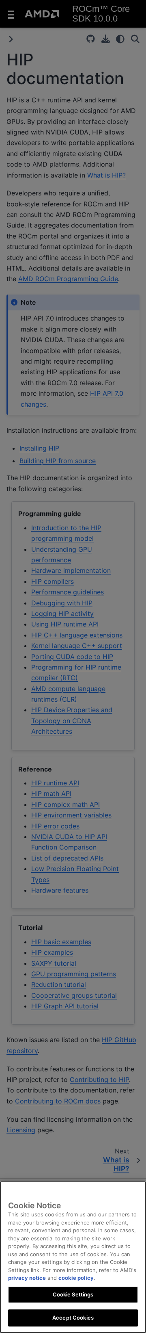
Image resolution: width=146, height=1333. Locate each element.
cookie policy (76, 1277)
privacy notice (27, 1277)
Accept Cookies (73, 1317)
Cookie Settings (73, 1294)
